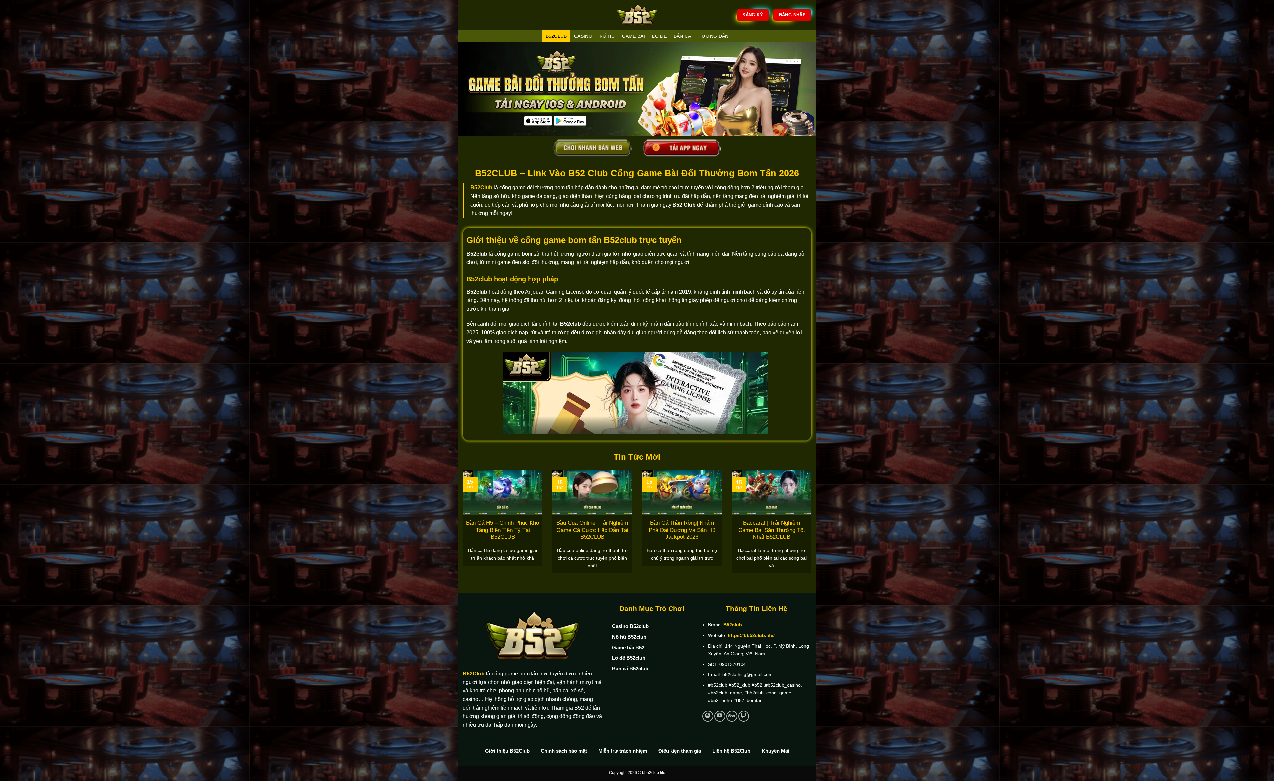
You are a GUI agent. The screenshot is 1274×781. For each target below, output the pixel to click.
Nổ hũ (607, 36)
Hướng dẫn (713, 36)
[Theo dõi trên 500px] (731, 716)
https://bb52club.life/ (751, 635)
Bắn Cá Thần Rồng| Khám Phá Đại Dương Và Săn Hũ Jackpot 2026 (682, 530)
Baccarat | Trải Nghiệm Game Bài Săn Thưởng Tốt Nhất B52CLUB (771, 530)
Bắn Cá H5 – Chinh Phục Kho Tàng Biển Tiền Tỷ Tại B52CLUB (502, 530)
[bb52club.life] (637, 15)
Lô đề (659, 36)
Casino (583, 36)
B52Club (481, 187)
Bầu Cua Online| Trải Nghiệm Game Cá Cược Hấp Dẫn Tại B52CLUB (592, 530)
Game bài (633, 36)
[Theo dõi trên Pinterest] (707, 716)
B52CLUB (556, 36)
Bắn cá (682, 36)
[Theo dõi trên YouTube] (719, 716)
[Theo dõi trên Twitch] (743, 716)
